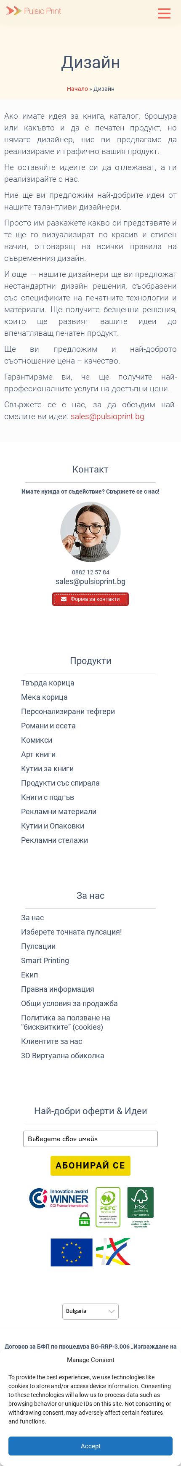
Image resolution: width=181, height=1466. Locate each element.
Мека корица (44, 697)
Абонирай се (90, 1166)
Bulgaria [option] (76, 1311)
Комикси (36, 740)
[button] (164, 13)
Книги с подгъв (47, 797)
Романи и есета (48, 725)
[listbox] (90, 1312)
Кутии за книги (47, 768)
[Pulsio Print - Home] (33, 11)
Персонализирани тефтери (68, 711)
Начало (77, 88)
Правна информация (57, 989)
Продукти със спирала (60, 782)
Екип (29, 974)
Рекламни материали (58, 811)
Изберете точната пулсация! (71, 931)
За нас (32, 917)
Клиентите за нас (51, 1041)
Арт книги (38, 754)
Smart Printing (45, 960)
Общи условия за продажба (69, 1003)
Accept (91, 1446)
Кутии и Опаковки (52, 825)
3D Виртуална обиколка (62, 1055)
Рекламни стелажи (54, 840)
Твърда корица (48, 682)
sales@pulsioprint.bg (107, 416)
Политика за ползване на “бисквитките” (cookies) (65, 1022)
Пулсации (38, 946)
